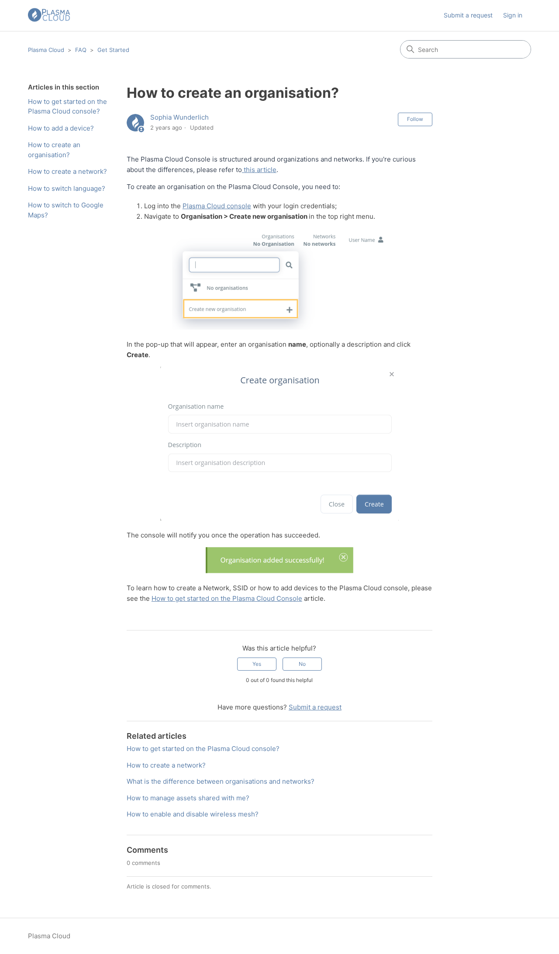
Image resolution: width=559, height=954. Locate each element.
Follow (415, 119)
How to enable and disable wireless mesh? (193, 814)
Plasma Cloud (46, 49)
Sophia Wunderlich (179, 117)
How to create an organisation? (54, 150)
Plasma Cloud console (217, 206)
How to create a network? (67, 171)
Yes (256, 664)
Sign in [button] (512, 15)
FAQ (80, 49)
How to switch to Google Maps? (66, 210)
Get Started (113, 49)
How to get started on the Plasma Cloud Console (227, 598)
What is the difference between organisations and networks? (220, 781)
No (302, 664)
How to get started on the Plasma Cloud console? (67, 106)
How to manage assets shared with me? (188, 798)
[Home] (49, 15)
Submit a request (468, 15)
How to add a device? (61, 128)
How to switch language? (66, 188)
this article (259, 169)
